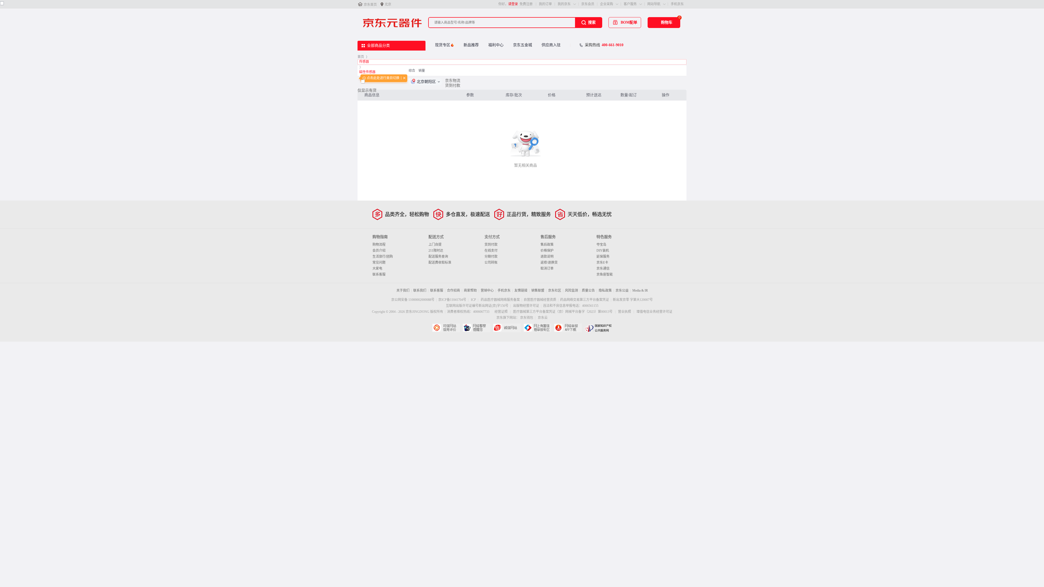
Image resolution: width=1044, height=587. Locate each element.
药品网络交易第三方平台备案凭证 (584, 300)
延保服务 (603, 256)
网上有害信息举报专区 (537, 327)
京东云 (543, 318)
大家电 (377, 268)
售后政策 (547, 244)
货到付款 (452, 85)
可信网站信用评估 (446, 327)
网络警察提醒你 (476, 327)
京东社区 (554, 290)
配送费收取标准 (439, 262)
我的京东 (564, 4)
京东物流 (452, 81)
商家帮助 (470, 290)
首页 (361, 57)
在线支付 (491, 250)
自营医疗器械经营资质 (540, 300)
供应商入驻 (551, 45)
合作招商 (453, 290)
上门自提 (435, 244)
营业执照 (624, 312)
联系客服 (379, 274)
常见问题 (379, 262)
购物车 (666, 22)
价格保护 (547, 250)
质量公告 (588, 290)
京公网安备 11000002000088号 (412, 300)
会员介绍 (379, 250)
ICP (473, 300)
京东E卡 (602, 262)
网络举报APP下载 (568, 327)
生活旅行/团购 (382, 256)
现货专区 (442, 45)
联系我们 (419, 290)
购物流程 (379, 244)
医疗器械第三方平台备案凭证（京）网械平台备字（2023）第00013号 (563, 312)
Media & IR (640, 290)
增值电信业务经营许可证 (654, 312)
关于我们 (402, 290)
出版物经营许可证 (526, 306)
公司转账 (491, 262)
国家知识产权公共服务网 (598, 327)
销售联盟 (537, 290)
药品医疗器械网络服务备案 (500, 300)
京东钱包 (526, 318)
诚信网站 (507, 327)
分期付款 (491, 256)
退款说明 (547, 256)
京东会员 (587, 4)
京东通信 (603, 268)
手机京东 (677, 4)
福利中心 (496, 45)
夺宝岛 (601, 244)
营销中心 (487, 290)
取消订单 (547, 268)
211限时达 (435, 250)
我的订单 (545, 4)
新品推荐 (471, 45)
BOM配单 (629, 22)
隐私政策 (605, 290)
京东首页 (370, 5)
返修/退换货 (549, 262)
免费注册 (526, 4)
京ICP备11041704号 (452, 300)
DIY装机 (602, 250)
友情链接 (520, 290)
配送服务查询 (438, 256)
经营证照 (501, 312)
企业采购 (606, 4)
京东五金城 (522, 45)
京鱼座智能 (604, 274)
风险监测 (571, 290)
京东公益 (622, 290)
